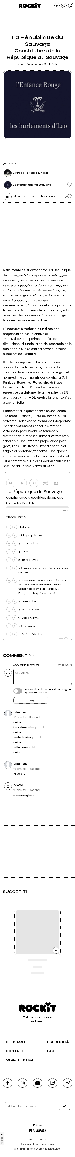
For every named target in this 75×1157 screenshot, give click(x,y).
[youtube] (37, 1083)
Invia (31, 701)
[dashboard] (71, 5)
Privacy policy (47, 1144)
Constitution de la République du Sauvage (34, 497)
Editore (35, 1127)
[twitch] (52, 1083)
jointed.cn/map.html (27, 737)
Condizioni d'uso (29, 1144)
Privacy (2, 1140)
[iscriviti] (64, 1106)
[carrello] (57, 5)
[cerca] (64, 5)
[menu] (4, 5)
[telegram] (67, 1083)
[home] (30, 5)
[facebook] (7, 1083)
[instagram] (22, 1083)
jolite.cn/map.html (25, 747)
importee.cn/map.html (28, 727)
